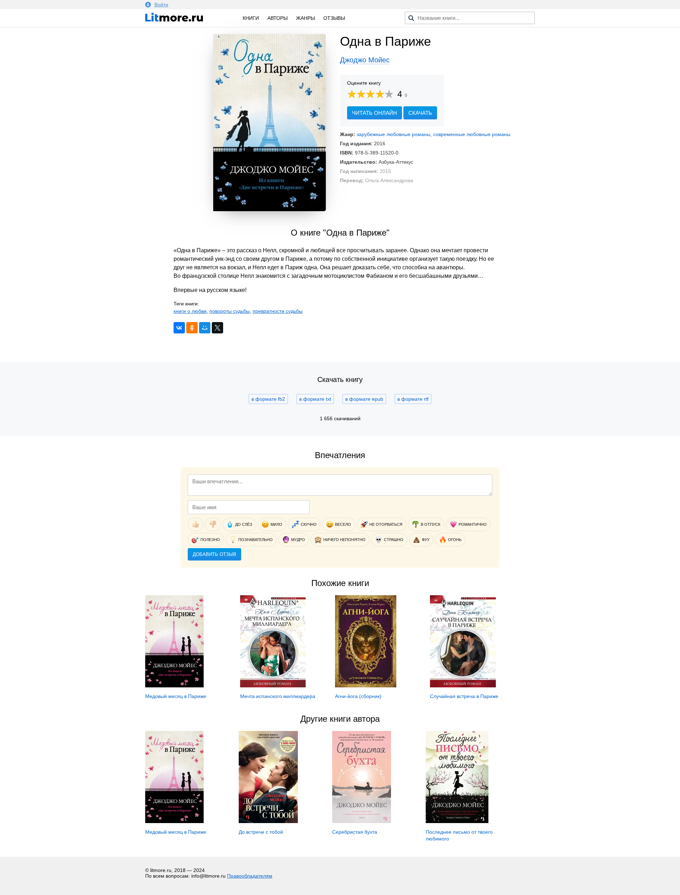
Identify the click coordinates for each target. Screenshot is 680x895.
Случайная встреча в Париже (464, 696)
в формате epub (364, 399)
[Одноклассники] (192, 327)
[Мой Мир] (204, 327)
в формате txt (315, 399)
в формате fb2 (268, 399)
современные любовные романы (471, 134)
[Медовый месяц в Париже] (174, 685)
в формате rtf (413, 399)
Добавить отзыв (214, 554)
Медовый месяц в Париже (175, 696)
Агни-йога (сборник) (358, 696)
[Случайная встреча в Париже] (463, 685)
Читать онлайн (374, 113)
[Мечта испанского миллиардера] (273, 685)
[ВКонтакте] (179, 327)
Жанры (305, 18)
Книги (251, 18)
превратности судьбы (277, 311)
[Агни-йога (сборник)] (365, 685)
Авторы (277, 18)
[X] (217, 327)
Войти (161, 4)
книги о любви (190, 311)
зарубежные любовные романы (393, 134)
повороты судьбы (229, 311)
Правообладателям (249, 876)
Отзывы (334, 18)
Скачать (420, 113)
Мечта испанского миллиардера (277, 696)
